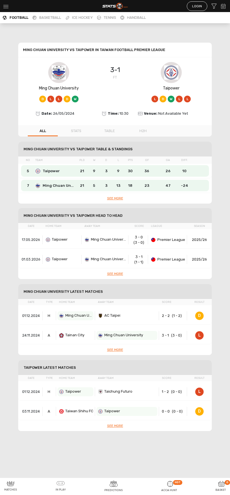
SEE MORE (115, 198)
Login (197, 6)
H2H (143, 131)
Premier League (171, 240)
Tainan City (74, 335)
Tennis (110, 17)
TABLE (109, 131)
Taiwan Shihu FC (79, 411)
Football (19, 17)
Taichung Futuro (118, 391)
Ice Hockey (82, 17)
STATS (76, 131)
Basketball (50, 17)
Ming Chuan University (59, 88)
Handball (136, 17)
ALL (43, 131)
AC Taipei (112, 315)
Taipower (171, 88)
